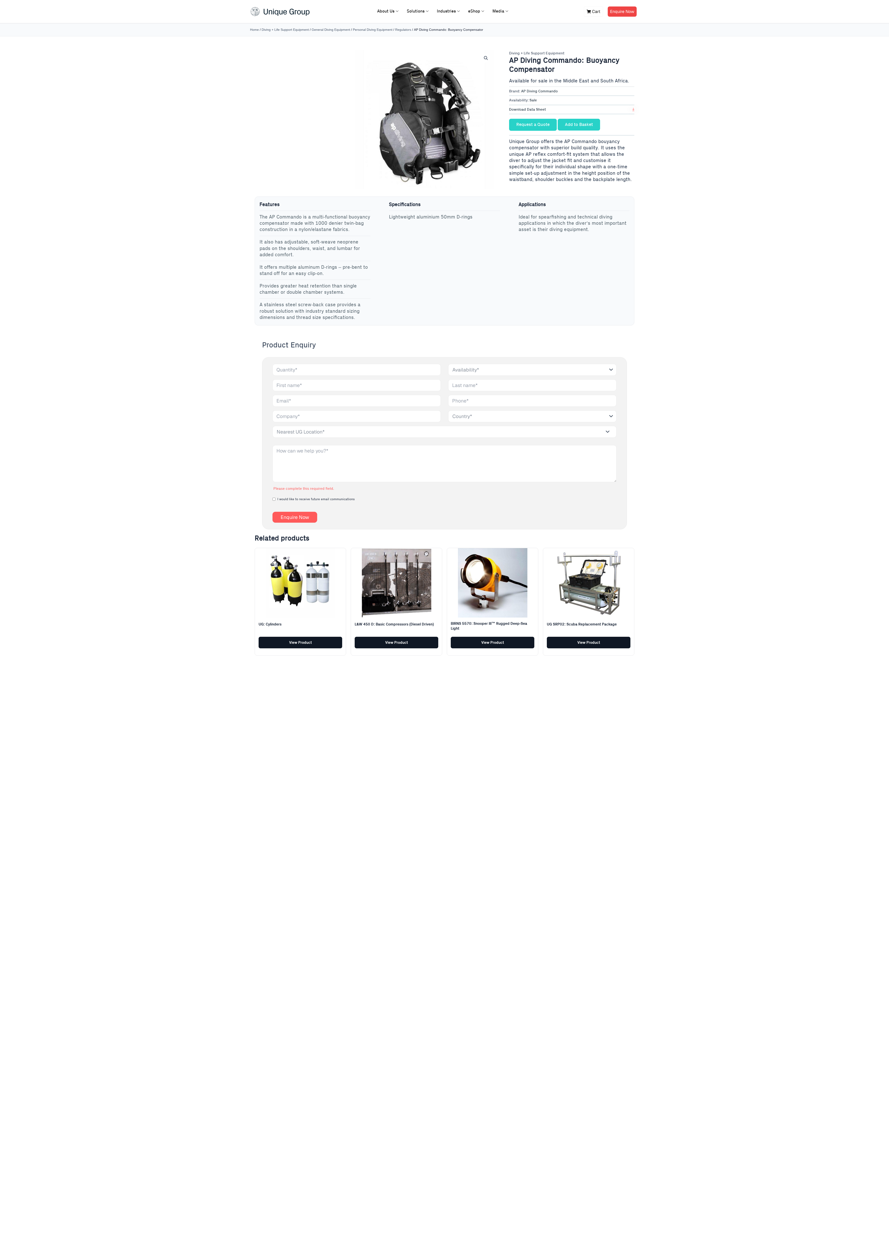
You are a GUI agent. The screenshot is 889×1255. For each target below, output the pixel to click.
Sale (533, 100)
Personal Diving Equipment (372, 29)
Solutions (416, 11)
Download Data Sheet (527, 109)
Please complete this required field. (303, 489)
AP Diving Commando (539, 91)
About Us (385, 11)
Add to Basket (579, 124)
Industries (446, 11)
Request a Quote (533, 124)
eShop (474, 11)
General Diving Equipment (331, 29)
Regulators (403, 29)
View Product (300, 642)
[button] (486, 58)
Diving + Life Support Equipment (285, 29)
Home (254, 29)
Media (498, 11)
